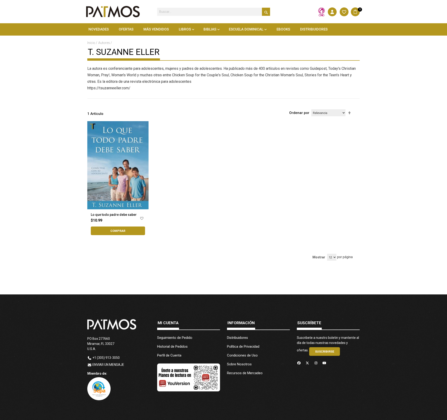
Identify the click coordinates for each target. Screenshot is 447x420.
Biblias (209, 29)
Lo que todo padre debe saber (114, 215)
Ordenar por (299, 113)
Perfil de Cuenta (169, 355)
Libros (185, 29)
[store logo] (113, 11)
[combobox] (213, 12)
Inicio (91, 43)
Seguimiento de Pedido (174, 338)
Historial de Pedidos (172, 346)
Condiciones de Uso (242, 355)
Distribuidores (237, 338)
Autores (104, 43)
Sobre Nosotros (239, 364)
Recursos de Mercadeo (245, 373)
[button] (142, 219)
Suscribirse (324, 351)
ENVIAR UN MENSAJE (108, 365)
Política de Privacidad (243, 346)
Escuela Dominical (246, 29)
